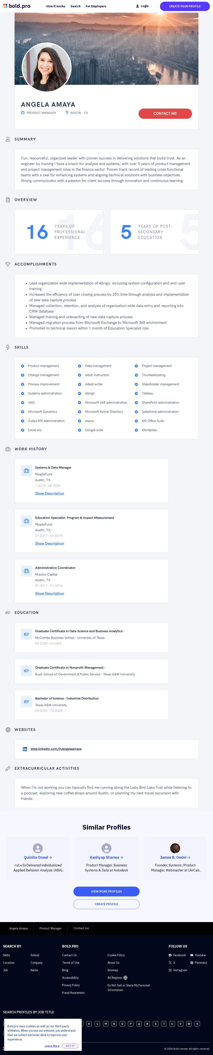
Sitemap (113, 970)
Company (37, 963)
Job (5, 970)
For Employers (96, 6)
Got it (70, 1045)
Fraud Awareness (73, 993)
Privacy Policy (71, 985)
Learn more (52, 1045)
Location (8, 963)
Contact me (165, 113)
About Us (113, 963)
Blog (65, 970)
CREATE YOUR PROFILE (185, 6)
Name (34, 970)
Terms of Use (70, 963)
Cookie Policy (116, 955)
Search (75, 6)
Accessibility (70, 978)
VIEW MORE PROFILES (106, 891)
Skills (6, 955)
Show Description (49, 493)
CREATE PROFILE (106, 904)
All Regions (115, 978)
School (35, 955)
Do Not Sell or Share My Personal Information (129, 988)
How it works (55, 6)
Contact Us (69, 955)
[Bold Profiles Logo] (16, 6)
